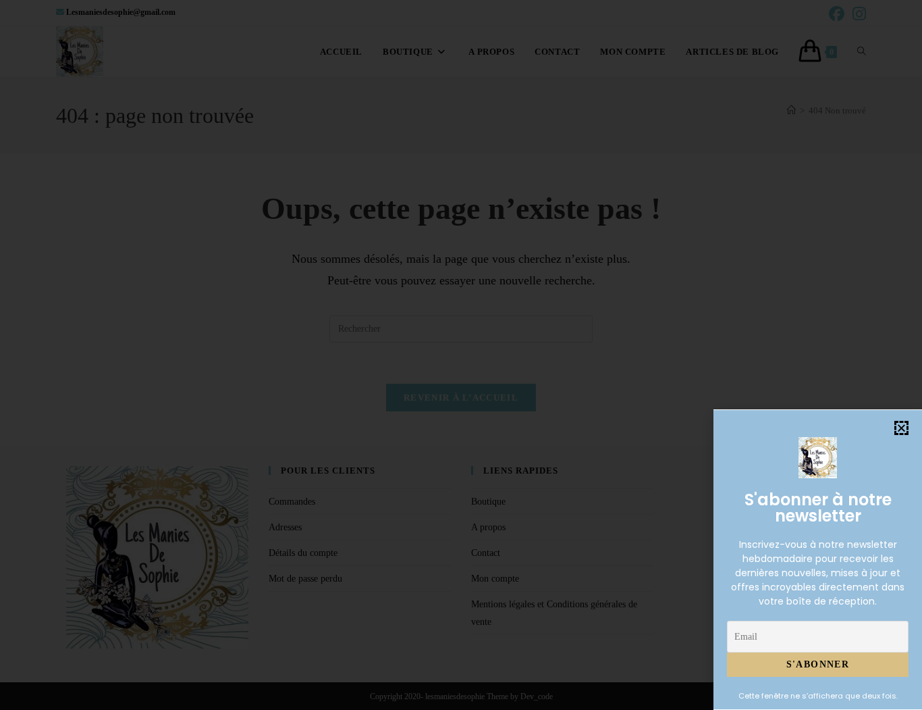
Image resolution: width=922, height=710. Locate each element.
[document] (461, 355)
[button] (901, 428)
